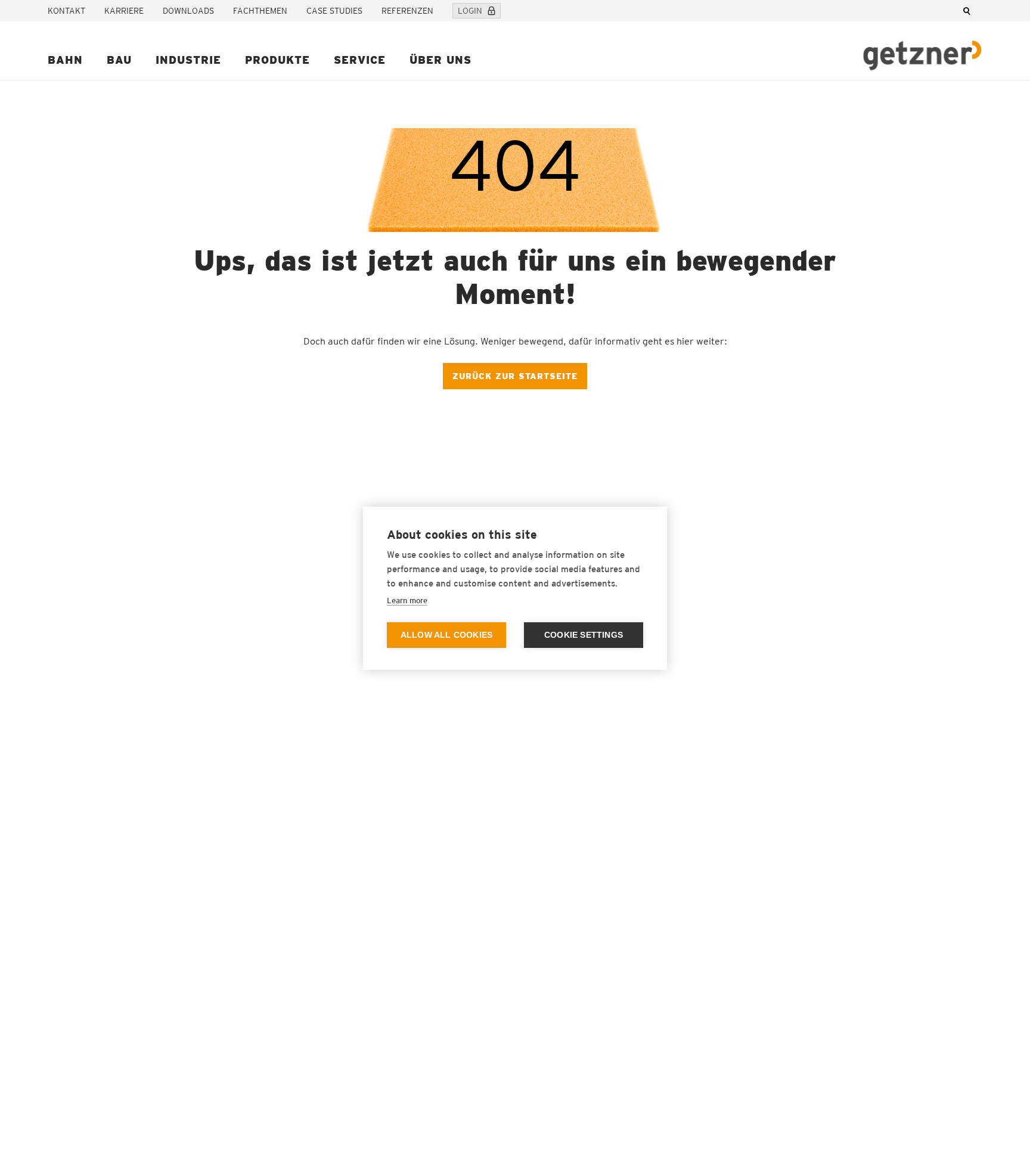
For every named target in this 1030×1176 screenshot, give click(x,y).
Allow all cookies (446, 635)
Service (360, 60)
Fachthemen (260, 10)
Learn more (407, 600)
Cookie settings (583, 635)
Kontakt (66, 10)
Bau (119, 60)
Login (470, 10)
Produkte (277, 60)
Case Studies (334, 10)
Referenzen (407, 10)
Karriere (124, 10)
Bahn (65, 60)
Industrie (188, 60)
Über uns (440, 60)
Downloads (188, 10)
